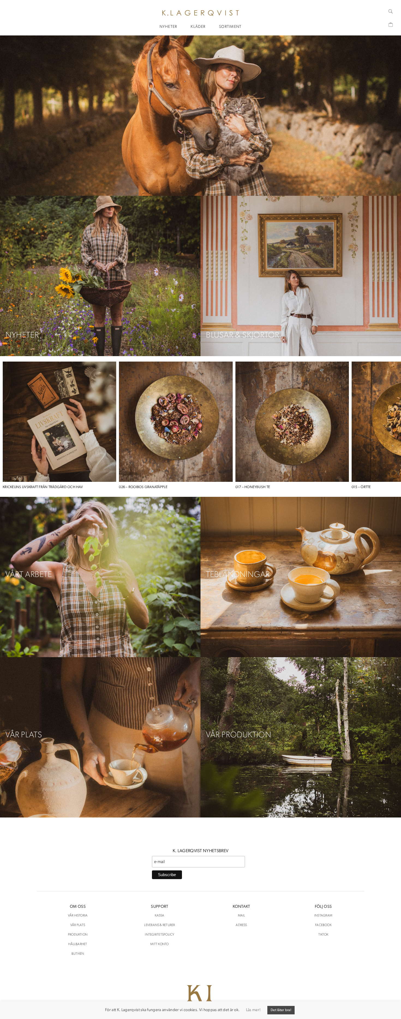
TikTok (323, 934)
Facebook (323, 925)
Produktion (78, 934)
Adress (241, 925)
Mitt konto (159, 944)
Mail (241, 915)
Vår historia (78, 915)
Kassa (159, 915)
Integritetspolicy (159, 934)
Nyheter (168, 27)
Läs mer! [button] (253, 1010)
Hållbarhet (77, 944)
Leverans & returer (159, 925)
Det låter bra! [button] (281, 1010)
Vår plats (77, 925)
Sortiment (230, 27)
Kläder (198, 27)
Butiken (77, 953)
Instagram (323, 915)
